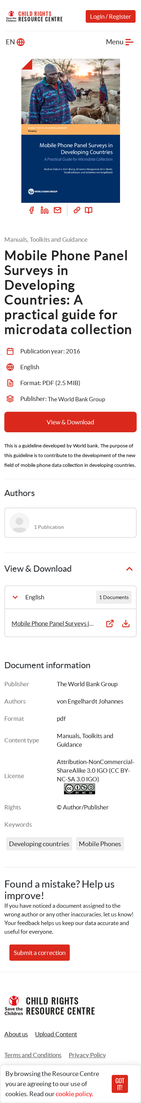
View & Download (70, 422)
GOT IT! (119, 1084)
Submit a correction (39, 952)
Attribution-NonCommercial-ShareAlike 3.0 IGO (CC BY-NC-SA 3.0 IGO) (95, 770)
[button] (56, 1034)
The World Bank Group (87, 683)
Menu (115, 42)
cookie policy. (74, 1094)
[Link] (77, 210)
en (10, 42)
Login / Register (110, 16)
